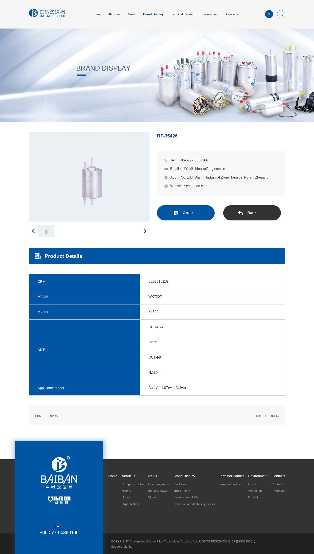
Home (96, 14)
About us (114, 14)
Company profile (133, 484)
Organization (130, 504)
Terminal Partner (182, 14)
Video (152, 497)
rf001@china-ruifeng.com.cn (203, 169)
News (131, 14)
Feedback (278, 490)
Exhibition (254, 497)
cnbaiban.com (196, 186)
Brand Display (153, 14)
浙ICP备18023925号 (241, 541)
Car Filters (180, 484)
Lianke (127, 546)
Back (252, 213)
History (126, 490)
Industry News (157, 490)
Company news (158, 484)
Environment (210, 14)
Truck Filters (181, 490)
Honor (126, 497)
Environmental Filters (187, 497)
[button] (33, 231)
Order (188, 213)
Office (252, 484)
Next (267, 415)
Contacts (232, 14)
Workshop (255, 490)
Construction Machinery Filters (194, 504)
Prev (46, 415)
